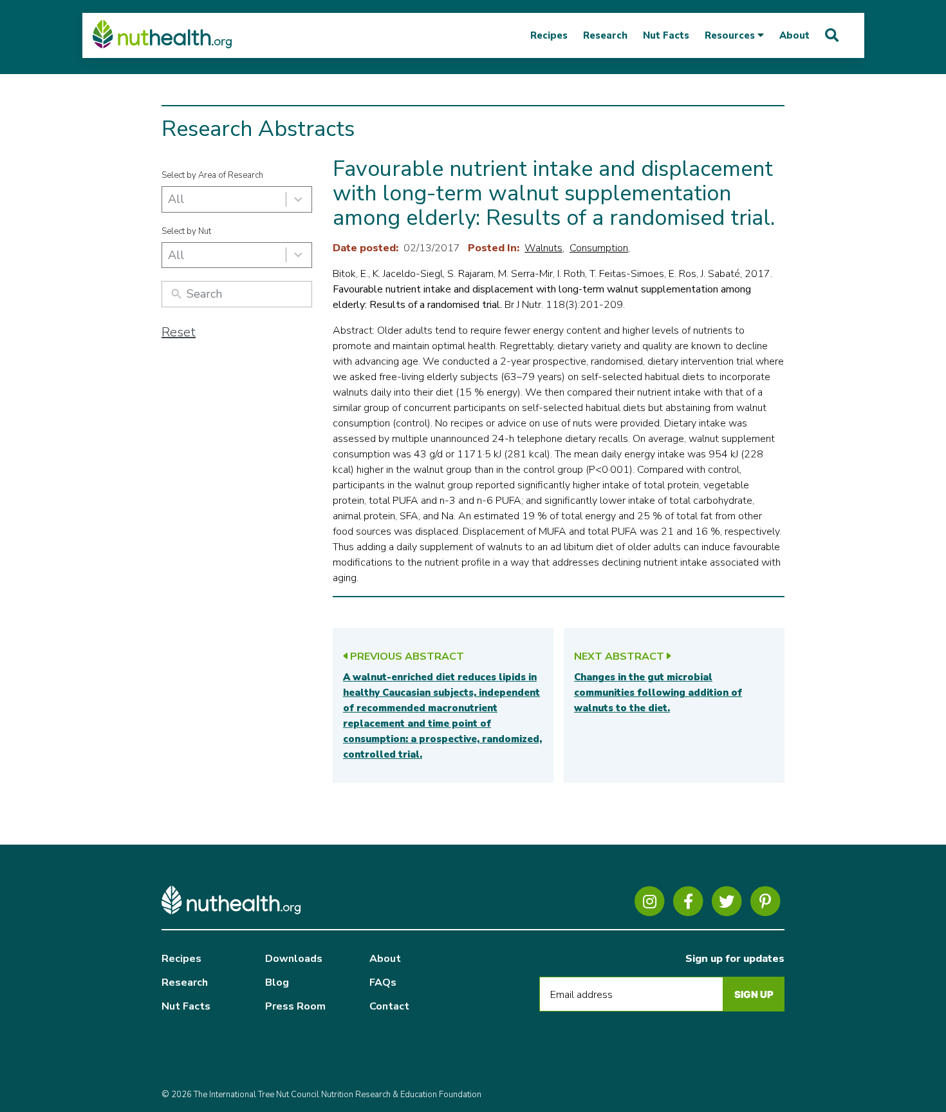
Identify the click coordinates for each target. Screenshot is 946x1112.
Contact (389, 1006)
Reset (179, 332)
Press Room (295, 1006)
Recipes (549, 35)
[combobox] (237, 199)
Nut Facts (666, 35)
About (794, 35)
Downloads (293, 959)
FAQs (382, 982)
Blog (277, 982)
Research (605, 35)
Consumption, (600, 248)
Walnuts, (544, 248)
